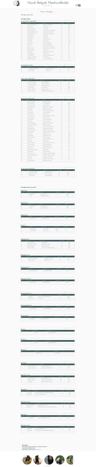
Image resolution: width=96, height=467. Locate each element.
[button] (27, 460)
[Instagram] (77, 5)
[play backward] (21, 460)
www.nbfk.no (48, 5)
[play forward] (74, 460)
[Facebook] (79, 5)
